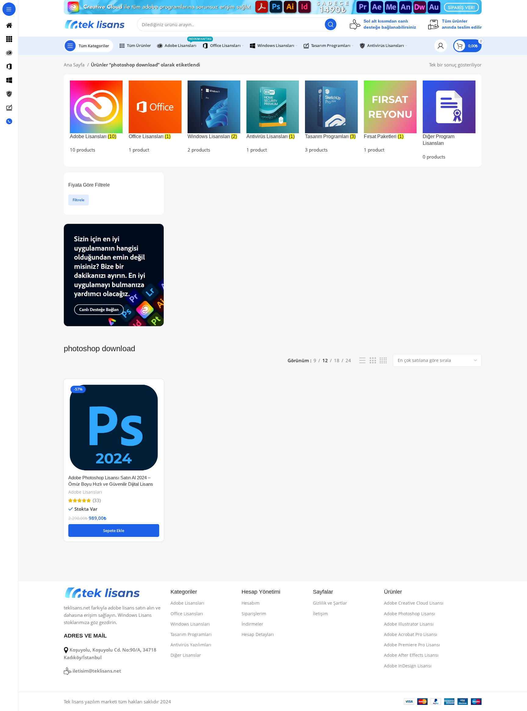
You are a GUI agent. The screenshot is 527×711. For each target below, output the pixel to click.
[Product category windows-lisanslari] (214, 116)
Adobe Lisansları (85, 492)
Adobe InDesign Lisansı (408, 666)
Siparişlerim (254, 613)
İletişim (320, 613)
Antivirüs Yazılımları (190, 645)
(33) (97, 500)
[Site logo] (94, 24)
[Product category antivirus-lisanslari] (272, 116)
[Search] (330, 24)
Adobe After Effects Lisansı (411, 655)
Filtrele (78, 199)
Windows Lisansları (190, 624)
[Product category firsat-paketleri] (390, 116)
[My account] (440, 46)
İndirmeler (252, 624)
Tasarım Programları (191, 634)
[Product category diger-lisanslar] (449, 120)
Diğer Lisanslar (185, 655)
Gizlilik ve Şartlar (330, 603)
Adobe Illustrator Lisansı (409, 624)
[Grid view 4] (383, 360)
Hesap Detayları (258, 634)
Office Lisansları (186, 613)
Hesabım (251, 603)
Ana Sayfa (75, 65)
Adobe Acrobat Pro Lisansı (410, 634)
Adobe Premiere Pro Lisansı (412, 645)
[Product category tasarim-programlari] (331, 116)
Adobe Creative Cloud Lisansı (413, 603)
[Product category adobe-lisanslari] (96, 116)
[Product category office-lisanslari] (155, 116)
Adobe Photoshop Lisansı (409, 613)
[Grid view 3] (373, 360)
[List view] (362, 360)
